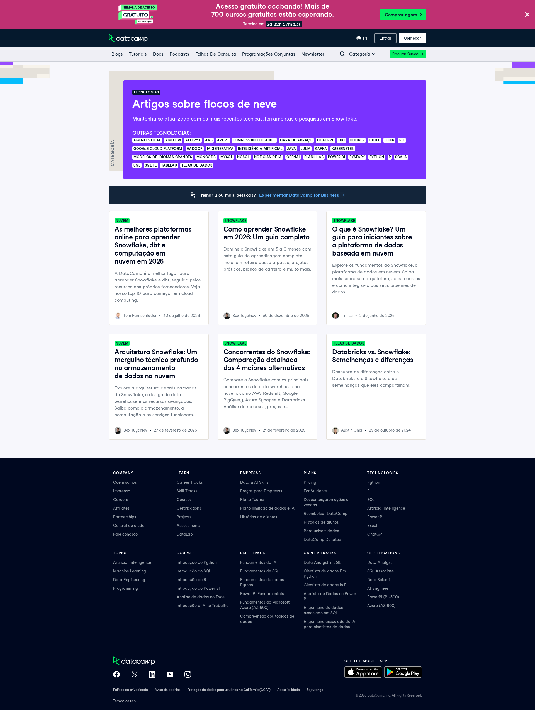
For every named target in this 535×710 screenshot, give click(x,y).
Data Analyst (379, 562)
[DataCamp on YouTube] (170, 675)
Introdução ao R (191, 579)
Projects (184, 517)
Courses (184, 499)
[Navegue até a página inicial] (128, 38)
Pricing (310, 482)
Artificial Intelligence (386, 508)
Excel (372, 525)
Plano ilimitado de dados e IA (267, 508)
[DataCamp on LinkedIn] (152, 675)
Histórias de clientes (258, 517)
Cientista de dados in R (325, 585)
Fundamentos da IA (258, 562)
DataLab (185, 534)
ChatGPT (375, 534)
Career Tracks (190, 482)
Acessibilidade (288, 690)
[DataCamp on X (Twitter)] (134, 675)
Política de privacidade (130, 690)
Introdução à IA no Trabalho (202, 605)
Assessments (189, 525)
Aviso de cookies (168, 690)
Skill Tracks (187, 491)
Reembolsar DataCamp (325, 513)
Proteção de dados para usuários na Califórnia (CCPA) (229, 690)
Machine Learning (129, 571)
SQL (370, 499)
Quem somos (125, 482)
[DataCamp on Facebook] (116, 675)
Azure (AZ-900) (381, 605)
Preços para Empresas (261, 491)
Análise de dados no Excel (201, 597)
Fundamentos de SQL (259, 571)
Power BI (375, 517)
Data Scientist (380, 579)
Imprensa (121, 491)
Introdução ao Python (197, 562)
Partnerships (124, 517)
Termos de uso (124, 701)
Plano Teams (252, 499)
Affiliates (121, 508)
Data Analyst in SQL (322, 562)
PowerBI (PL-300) (383, 597)
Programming (125, 588)
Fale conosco (125, 534)
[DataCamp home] (152, 661)
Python (373, 482)
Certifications (189, 508)
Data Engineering (129, 579)
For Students (315, 491)
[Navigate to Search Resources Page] (342, 54)
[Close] (527, 15)
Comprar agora (401, 14)
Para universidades (321, 531)
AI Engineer (377, 588)
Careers (120, 499)
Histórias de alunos (321, 522)
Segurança (315, 690)
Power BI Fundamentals (262, 593)
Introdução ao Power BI (198, 588)
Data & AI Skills (254, 482)
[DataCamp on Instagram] (187, 675)
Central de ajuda (129, 525)
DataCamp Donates (322, 539)
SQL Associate (380, 571)
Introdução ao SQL (194, 571)
